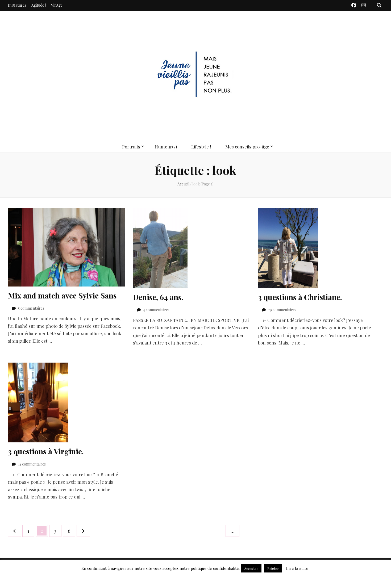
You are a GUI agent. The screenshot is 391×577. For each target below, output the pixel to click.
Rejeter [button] (273, 568)
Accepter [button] (251, 568)
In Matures (17, 5)
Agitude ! (38, 5)
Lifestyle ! (201, 147)
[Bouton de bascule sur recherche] (379, 5)
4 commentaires (156, 309)
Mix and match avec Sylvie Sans (62, 295)
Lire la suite (297, 568)
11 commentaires (32, 464)
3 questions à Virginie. (46, 451)
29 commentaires (282, 309)
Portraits (131, 147)
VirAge (57, 5)
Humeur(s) (166, 147)
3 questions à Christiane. (300, 297)
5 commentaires (31, 308)
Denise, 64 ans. (158, 297)
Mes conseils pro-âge (247, 147)
